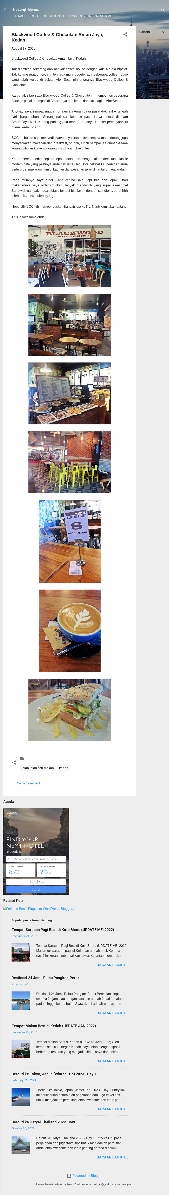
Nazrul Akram (26, 10)
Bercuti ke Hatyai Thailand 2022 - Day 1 (45, 1122)
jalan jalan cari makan (38, 768)
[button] (125, 35)
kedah (63, 768)
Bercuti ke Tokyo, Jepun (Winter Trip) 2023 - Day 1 (54, 1074)
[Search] (163, 11)
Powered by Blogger (87, 1175)
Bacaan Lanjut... (112, 965)
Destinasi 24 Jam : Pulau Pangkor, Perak (46, 978)
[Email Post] (22, 760)
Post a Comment (28, 783)
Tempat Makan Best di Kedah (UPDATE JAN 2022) (54, 1026)
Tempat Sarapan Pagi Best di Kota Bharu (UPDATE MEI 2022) (63, 929)
